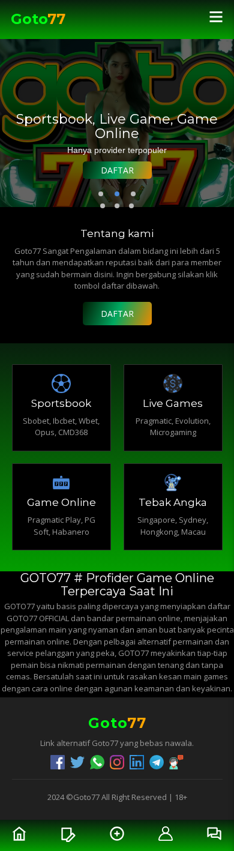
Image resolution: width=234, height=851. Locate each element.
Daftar (117, 170)
